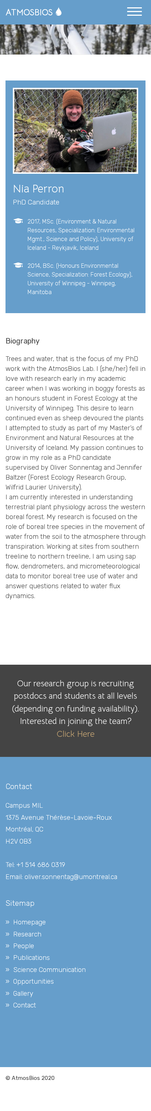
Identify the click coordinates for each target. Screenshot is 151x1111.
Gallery (23, 994)
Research (27, 934)
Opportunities (33, 981)
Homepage (29, 922)
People (23, 946)
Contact (24, 1005)
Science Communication (49, 970)
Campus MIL (24, 806)
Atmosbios (29, 12)
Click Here (75, 734)
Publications (31, 958)
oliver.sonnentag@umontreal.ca (71, 877)
